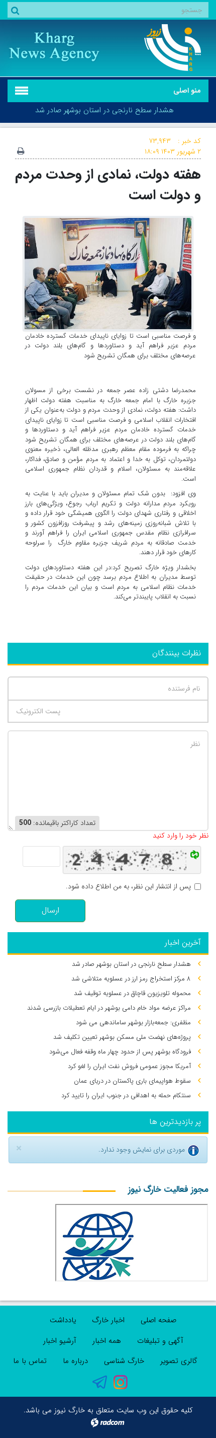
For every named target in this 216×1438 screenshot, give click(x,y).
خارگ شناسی (124, 1361)
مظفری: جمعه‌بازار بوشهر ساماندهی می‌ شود (133, 1022)
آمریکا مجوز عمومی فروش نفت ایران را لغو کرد (129, 1066)
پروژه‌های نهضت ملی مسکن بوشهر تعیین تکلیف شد (122, 1037)
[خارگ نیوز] (162, 48)
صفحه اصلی (158, 1320)
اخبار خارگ (108, 1320)
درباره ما (75, 1361)
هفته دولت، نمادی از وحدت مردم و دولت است (108, 185)
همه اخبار (106, 1341)
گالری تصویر (178, 1361)
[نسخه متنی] (20, 152)
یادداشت (63, 1320)
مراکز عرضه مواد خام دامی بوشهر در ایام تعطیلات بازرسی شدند (109, 1008)
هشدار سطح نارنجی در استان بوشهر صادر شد (104, 110)
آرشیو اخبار (59, 1341)
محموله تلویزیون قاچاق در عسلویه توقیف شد (132, 993)
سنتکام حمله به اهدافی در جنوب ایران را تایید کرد (126, 1095)
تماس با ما (30, 1361)
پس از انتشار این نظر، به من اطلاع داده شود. (128, 886)
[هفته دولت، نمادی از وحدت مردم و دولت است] (108, 272)
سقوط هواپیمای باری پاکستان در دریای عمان (132, 1081)
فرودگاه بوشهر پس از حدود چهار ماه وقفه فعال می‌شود (120, 1051)
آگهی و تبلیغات (160, 1341)
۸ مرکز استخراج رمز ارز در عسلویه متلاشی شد (131, 978)
